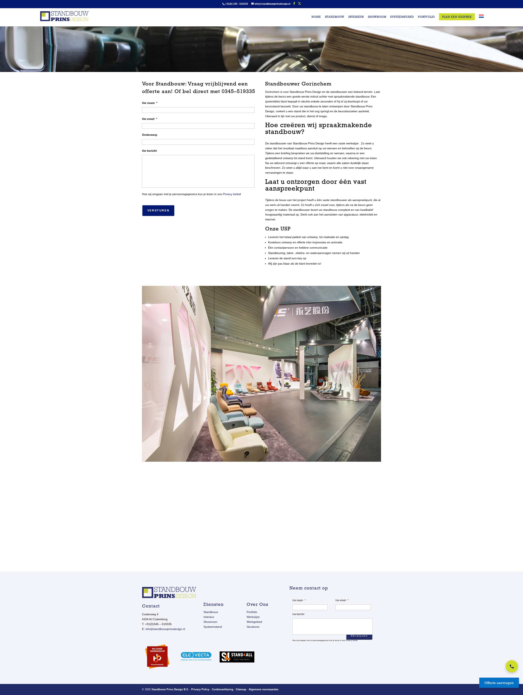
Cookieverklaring (222, 689)
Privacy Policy (200, 689)
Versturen (158, 210)
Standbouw (334, 16)
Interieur (356, 16)
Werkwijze (253, 617)
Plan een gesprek (457, 16)
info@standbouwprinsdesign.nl (165, 629)
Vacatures (253, 626)
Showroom (377, 16)
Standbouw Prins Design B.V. (170, 689)
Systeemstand (402, 16)
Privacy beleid (232, 194)
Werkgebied (254, 621)
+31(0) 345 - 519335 (236, 3)
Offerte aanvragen (499, 683)
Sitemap (241, 689)
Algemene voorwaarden (263, 689)
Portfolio (426, 16)
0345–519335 (238, 91)
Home (316, 16)
